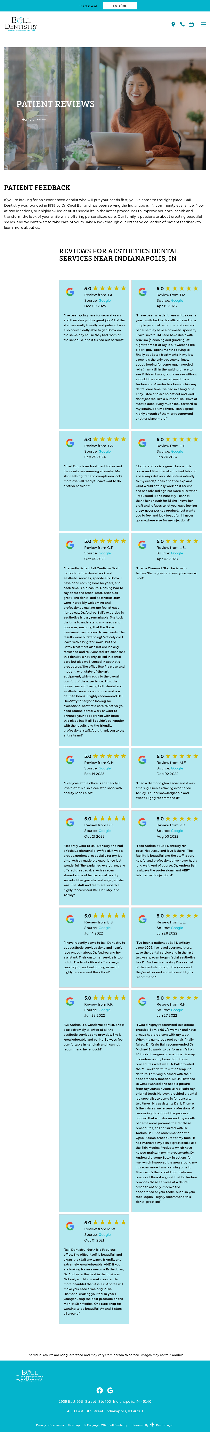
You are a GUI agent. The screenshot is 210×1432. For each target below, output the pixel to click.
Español (120, 6)
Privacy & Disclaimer (50, 1425)
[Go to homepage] (82, 24)
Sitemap (74, 1425)
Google (105, 300)
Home (27, 119)
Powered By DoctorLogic (152, 1425)
